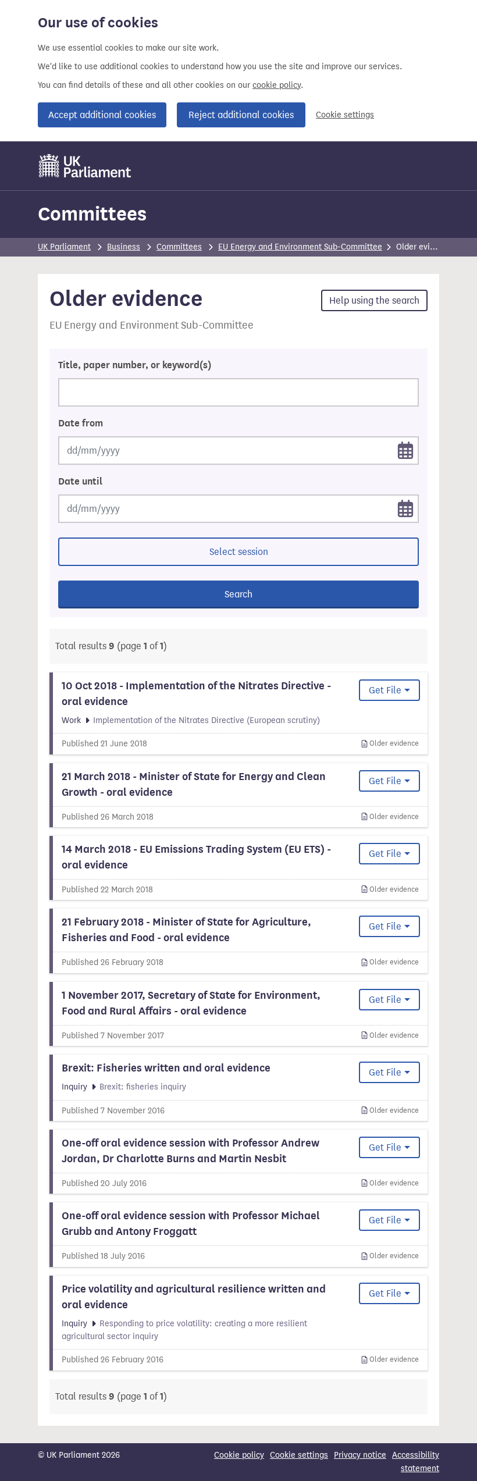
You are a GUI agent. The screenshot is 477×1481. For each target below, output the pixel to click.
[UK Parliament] (85, 166)
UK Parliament (64, 247)
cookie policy (276, 85)
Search (238, 594)
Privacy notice (360, 1455)
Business (123, 247)
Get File (385, 690)
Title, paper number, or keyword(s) (134, 365)
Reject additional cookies (241, 114)
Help (374, 300)
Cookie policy (239, 1455)
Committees (92, 214)
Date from (80, 423)
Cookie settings (345, 115)
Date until (80, 481)
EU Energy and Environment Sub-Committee (300, 247)
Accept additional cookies (102, 114)
